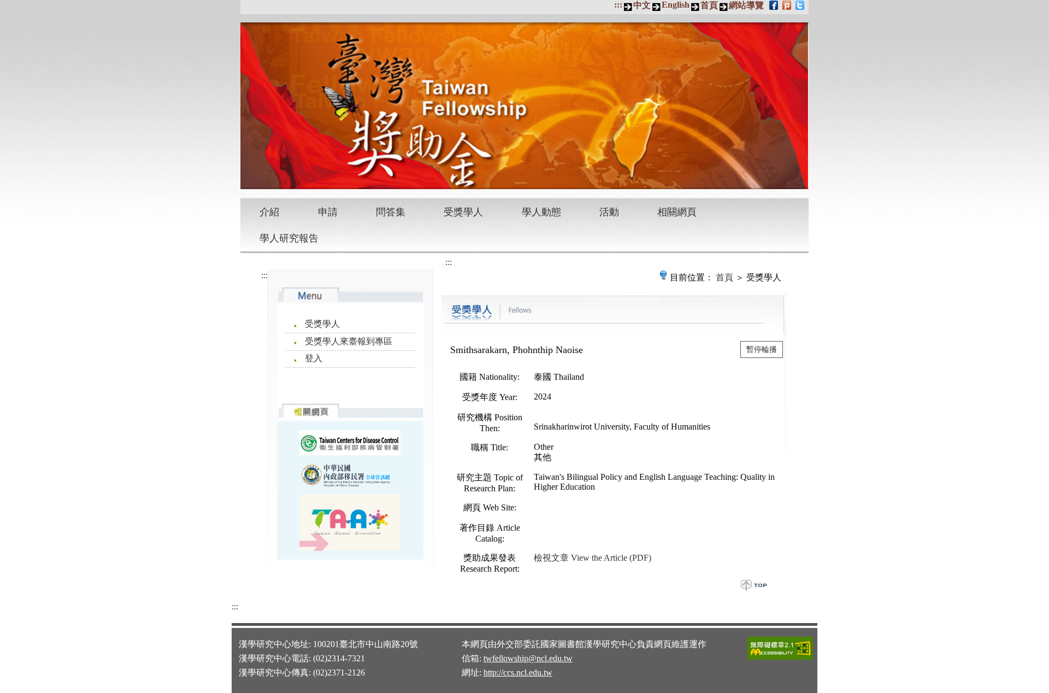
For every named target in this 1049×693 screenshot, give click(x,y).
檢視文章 (592, 557)
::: (618, 4)
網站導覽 (746, 5)
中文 (642, 5)
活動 (609, 212)
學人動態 (541, 212)
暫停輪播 (761, 349)
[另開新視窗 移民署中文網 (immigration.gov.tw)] (349, 474)
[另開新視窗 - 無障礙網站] (780, 658)
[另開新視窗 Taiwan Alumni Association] (349, 522)
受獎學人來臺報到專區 (348, 341)
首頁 (709, 5)
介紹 (269, 212)
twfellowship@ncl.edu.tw (528, 658)
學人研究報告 (289, 238)
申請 (328, 212)
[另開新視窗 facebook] (774, 5)
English (675, 4)
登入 (313, 358)
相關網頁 (677, 212)
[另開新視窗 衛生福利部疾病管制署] (349, 442)
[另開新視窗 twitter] (800, 5)
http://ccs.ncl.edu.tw (518, 672)
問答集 (390, 212)
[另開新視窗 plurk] (787, 5)
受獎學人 (463, 212)
